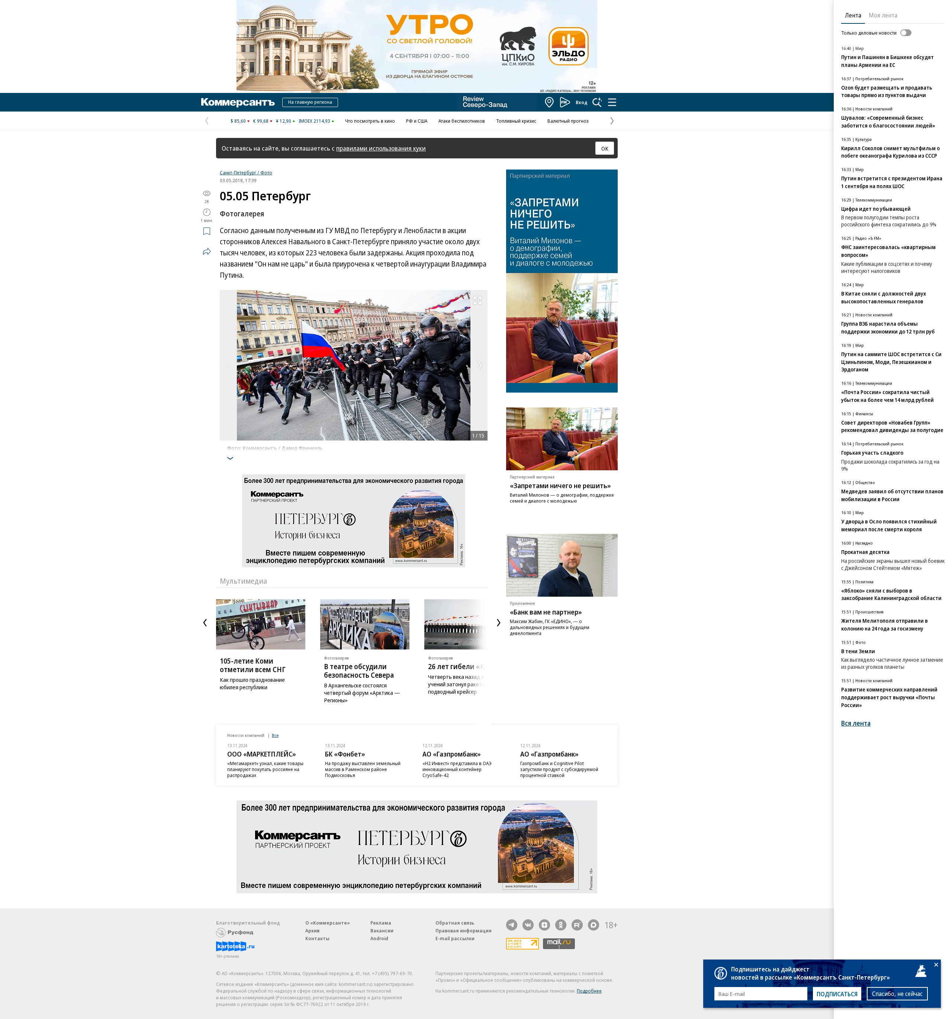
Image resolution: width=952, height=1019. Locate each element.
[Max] (593, 925)
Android (379, 938)
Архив (312, 930)
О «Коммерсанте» (327, 922)
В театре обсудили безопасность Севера (359, 671)
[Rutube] (577, 925)
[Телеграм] (511, 925)
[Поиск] (597, 102)
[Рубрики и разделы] (612, 102)
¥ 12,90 (283, 120)
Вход (582, 102)
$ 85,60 (238, 120)
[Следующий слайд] (498, 622)
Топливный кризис (516, 120)
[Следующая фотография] (480, 365)
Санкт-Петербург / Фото (246, 172)
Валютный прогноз (568, 120)
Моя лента (883, 15)
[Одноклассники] (560, 925)
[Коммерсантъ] (238, 102)
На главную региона (310, 102)
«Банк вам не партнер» (546, 611)
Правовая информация (463, 930)
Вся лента (856, 723)
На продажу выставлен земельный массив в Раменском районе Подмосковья (363, 769)
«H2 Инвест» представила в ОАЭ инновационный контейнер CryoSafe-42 (457, 769)
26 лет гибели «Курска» (467, 666)
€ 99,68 (260, 120)
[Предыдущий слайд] (204, 622)
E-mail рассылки (455, 938)
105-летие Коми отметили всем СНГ (253, 665)
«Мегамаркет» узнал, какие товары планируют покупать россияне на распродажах (265, 769)
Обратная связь (454, 922)
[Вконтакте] (528, 925)
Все (275, 735)
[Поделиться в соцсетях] (206, 251)
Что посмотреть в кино (370, 120)
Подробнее (589, 990)
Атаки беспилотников (461, 120)
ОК (604, 148)
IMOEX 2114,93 (314, 120)
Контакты (317, 938)
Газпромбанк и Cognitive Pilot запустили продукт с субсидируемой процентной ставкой (559, 769)
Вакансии (381, 930)
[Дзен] (544, 925)
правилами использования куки (381, 148)
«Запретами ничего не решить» (560, 485)
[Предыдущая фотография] (227, 365)
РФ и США (416, 120)
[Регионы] (549, 102)
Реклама (380, 922)
